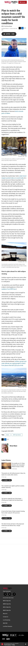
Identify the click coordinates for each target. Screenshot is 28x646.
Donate (23, 2)
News (7, 434)
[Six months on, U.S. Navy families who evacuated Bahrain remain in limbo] (6, 466)
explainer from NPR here (8, 289)
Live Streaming (6, 620)
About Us (5, 613)
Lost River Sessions (7, 626)
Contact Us (5, 616)
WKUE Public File (7, 610)
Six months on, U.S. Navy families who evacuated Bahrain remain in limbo (18, 465)
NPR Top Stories (17, 434)
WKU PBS (5, 623)
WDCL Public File (7, 607)
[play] (2, 644)
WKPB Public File (7, 604)
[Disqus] (14, 564)
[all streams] (26, 644)
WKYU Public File (7, 600)
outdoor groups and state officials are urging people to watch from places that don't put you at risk (13, 363)
